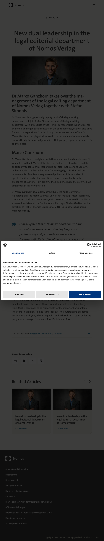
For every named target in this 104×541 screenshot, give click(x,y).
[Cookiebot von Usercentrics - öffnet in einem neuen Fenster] (89, 245)
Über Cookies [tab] (85, 253)
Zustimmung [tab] (18, 253)
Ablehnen (19, 294)
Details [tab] (52, 253)
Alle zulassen (85, 294)
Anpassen (50, 294)
